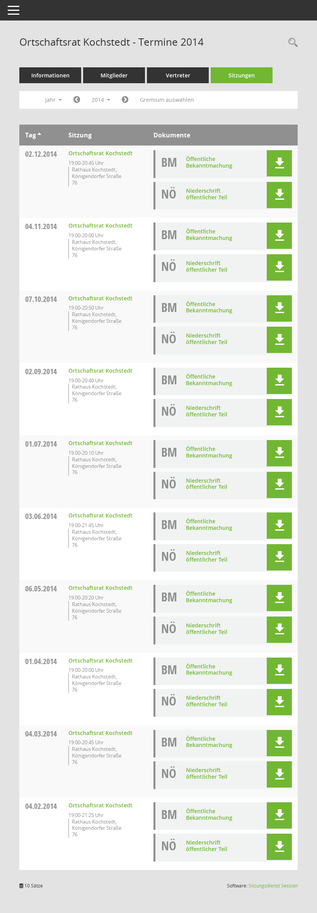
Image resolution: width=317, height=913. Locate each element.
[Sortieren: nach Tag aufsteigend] (39, 135)
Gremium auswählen (167, 99)
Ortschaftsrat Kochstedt (100, 153)
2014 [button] (99, 99)
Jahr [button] (51, 99)
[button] (279, 163)
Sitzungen (241, 75)
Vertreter (178, 75)
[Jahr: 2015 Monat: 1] (125, 100)
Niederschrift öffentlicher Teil (206, 194)
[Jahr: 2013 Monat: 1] (77, 100)
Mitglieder (114, 75)
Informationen (50, 75)
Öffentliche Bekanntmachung (209, 162)
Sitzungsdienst (273, 885)
